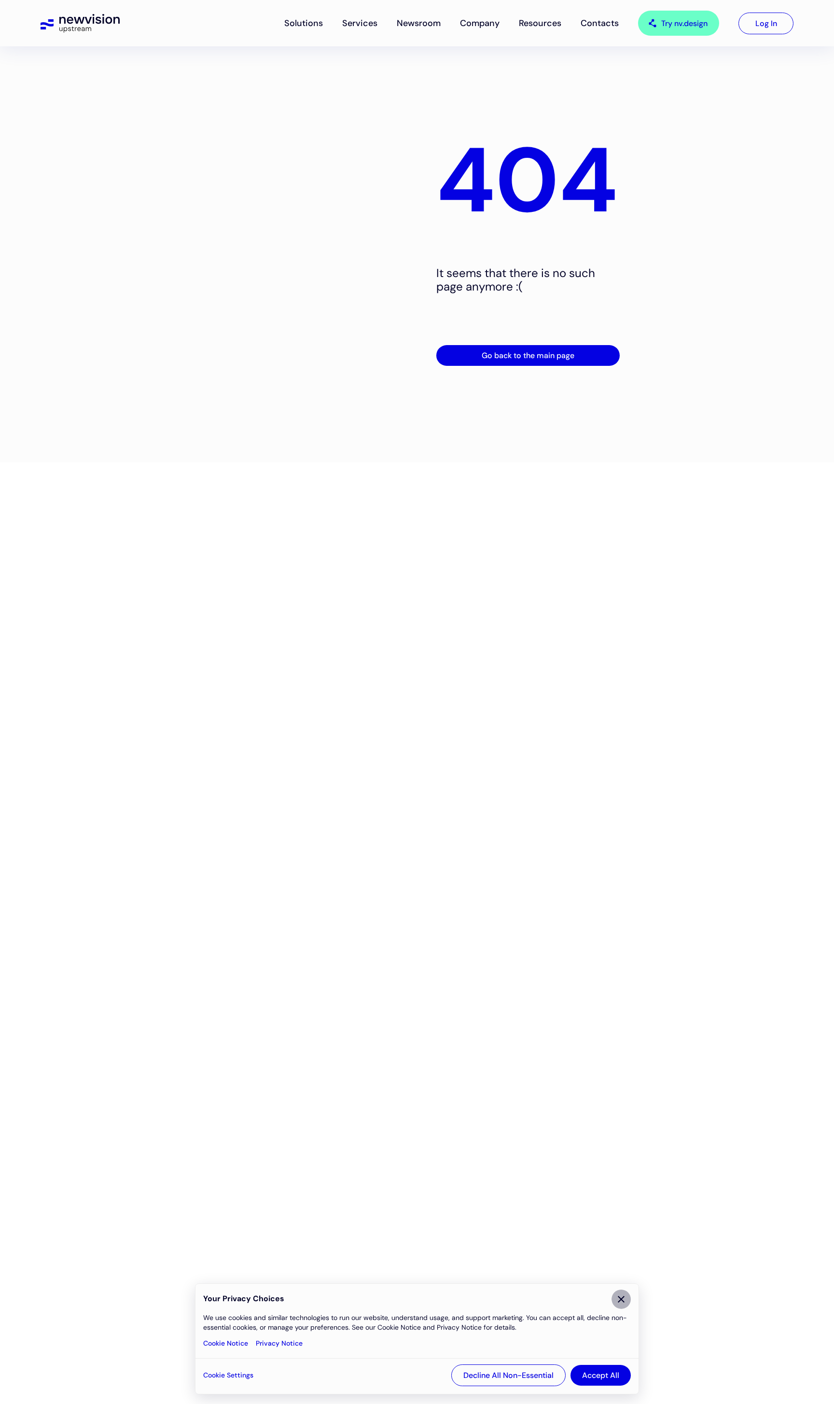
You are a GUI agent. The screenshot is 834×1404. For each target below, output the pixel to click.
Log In (766, 23)
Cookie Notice (225, 1343)
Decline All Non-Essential (508, 1375)
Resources (540, 23)
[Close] (621, 1299)
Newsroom (419, 23)
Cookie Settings (228, 1375)
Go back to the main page (528, 355)
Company (480, 23)
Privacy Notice (279, 1343)
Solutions (303, 23)
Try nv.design (684, 23)
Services (359, 23)
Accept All (600, 1375)
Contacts (600, 23)
